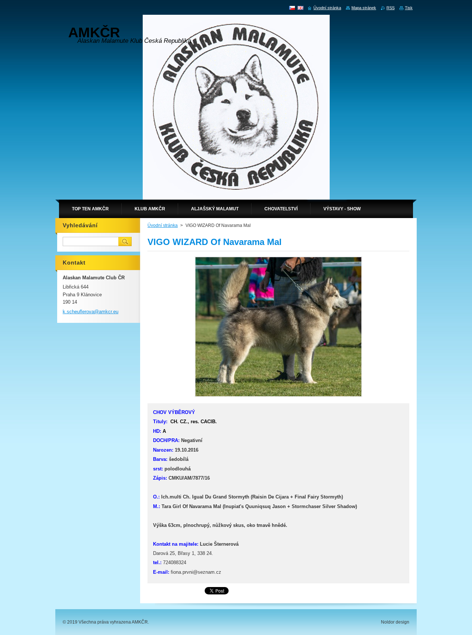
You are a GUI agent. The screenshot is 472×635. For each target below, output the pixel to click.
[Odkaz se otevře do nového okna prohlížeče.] (278, 397)
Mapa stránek (363, 8)
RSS (390, 8)
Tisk (409, 8)
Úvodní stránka (163, 225)
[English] (300, 8)
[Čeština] (292, 8)
